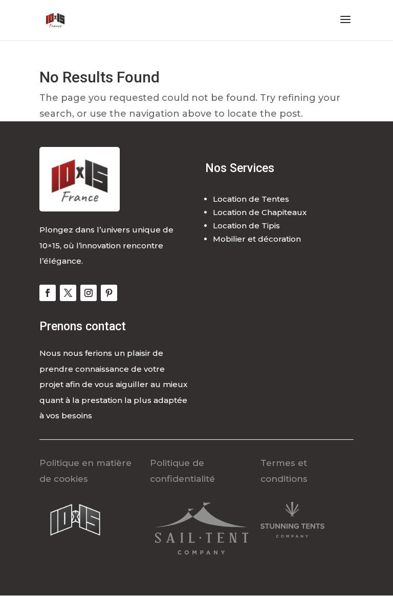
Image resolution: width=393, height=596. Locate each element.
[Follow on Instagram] (88, 293)
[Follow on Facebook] (47, 293)
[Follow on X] (68, 293)
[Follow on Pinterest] (109, 293)
